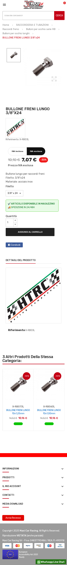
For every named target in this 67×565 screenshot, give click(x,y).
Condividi (15, 245)
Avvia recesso (13, 517)
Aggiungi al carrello (30, 232)
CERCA (59, 15)
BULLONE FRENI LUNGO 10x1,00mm (49, 412)
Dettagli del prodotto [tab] (21, 260)
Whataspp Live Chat (52, 562)
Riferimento (16, 330)
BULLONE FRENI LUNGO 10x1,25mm (18, 412)
